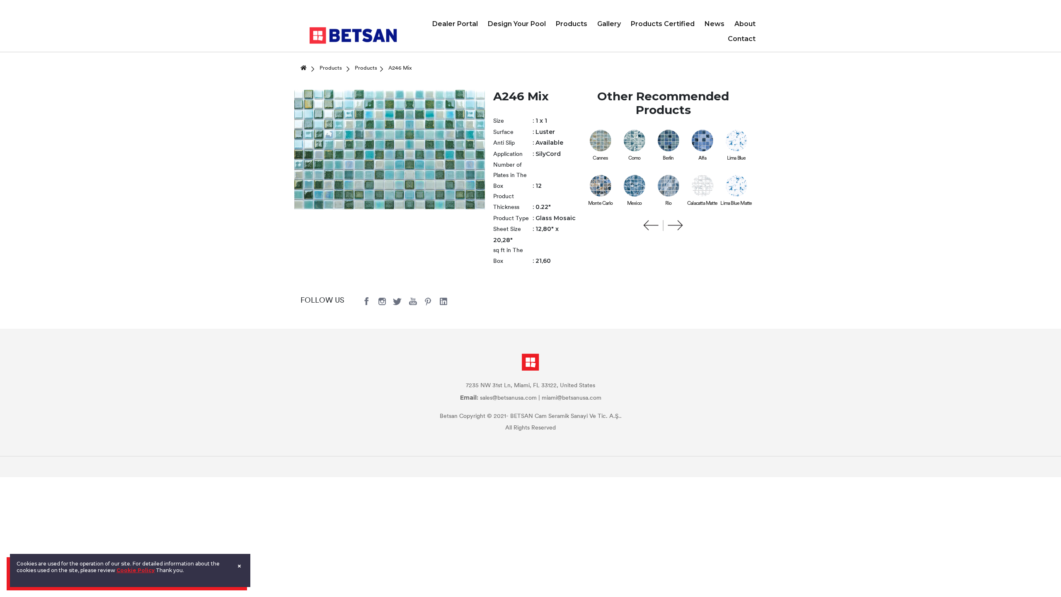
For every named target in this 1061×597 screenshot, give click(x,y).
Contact (742, 39)
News (714, 24)
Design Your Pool (517, 24)
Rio (668, 203)
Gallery (609, 24)
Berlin (668, 158)
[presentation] (651, 225)
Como (634, 158)
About (745, 24)
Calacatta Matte (702, 203)
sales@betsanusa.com (508, 398)
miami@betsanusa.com (571, 398)
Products (571, 24)
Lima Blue (736, 158)
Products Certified (663, 24)
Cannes (600, 158)
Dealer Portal (455, 24)
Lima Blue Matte (736, 203)
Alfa (702, 158)
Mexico (634, 203)
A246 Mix (400, 68)
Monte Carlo (600, 203)
